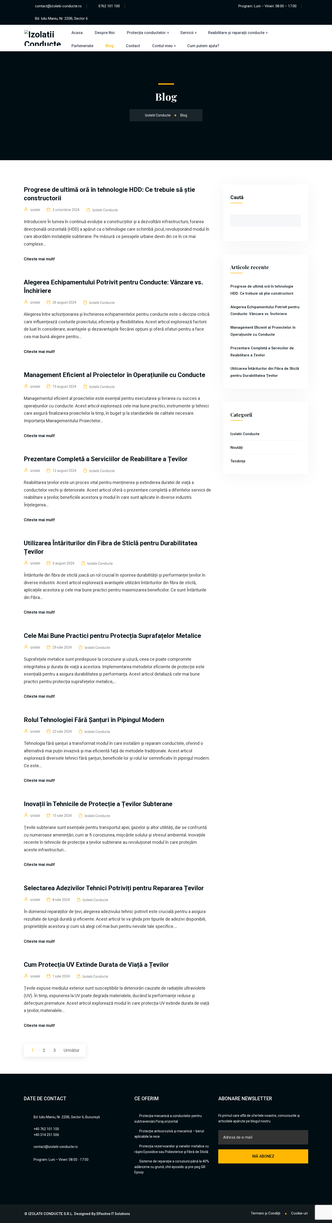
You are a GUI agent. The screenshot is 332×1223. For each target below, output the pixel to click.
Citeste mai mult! (39, 259)
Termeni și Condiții (265, 1213)
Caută (237, 197)
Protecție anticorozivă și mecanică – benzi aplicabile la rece (169, 1134)
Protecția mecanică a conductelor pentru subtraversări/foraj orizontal (168, 1118)
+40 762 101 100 (46, 1129)
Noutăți (236, 447)
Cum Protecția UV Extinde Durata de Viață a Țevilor (96, 964)
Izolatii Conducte (105, 210)
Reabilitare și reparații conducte (236, 32)
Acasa (77, 32)
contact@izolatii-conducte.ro (58, 6)
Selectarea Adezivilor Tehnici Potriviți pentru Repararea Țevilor (114, 888)
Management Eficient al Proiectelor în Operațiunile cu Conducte (114, 374)
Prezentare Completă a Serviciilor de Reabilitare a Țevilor (106, 459)
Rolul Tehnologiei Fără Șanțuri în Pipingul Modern (94, 719)
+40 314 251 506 (46, 1135)
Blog (109, 46)
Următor (71, 1050)
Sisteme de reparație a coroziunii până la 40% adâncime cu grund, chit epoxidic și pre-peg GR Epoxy (171, 1166)
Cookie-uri (299, 1213)
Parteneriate (82, 46)
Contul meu (162, 46)
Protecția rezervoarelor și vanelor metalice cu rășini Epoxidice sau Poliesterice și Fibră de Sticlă (171, 1149)
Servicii (186, 32)
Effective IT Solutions (113, 1214)
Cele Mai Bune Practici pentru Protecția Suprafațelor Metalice (112, 635)
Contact (133, 46)
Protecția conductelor (146, 32)
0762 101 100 (109, 6)
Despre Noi (105, 32)
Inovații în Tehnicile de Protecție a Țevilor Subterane (98, 804)
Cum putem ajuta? (203, 46)
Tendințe (237, 461)
